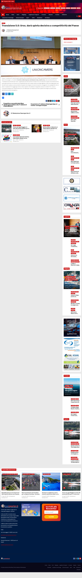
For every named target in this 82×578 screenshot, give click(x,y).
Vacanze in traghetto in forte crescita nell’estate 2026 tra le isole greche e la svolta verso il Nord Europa (50, 495)
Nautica (51, 14)
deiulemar (63, 8)
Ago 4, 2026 (69, 285)
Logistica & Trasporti (34, 14)
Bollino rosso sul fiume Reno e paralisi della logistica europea (72, 231)
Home (7, 14)
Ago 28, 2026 (16, 130)
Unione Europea (20, 17)
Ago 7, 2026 (15, 139)
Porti (18, 14)
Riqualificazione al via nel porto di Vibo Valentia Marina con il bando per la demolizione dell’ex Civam (10, 494)
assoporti (58, 8)
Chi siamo (47, 17)
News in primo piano (69, 87)
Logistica (67, 226)
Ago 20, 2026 (69, 93)
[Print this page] (12, 94)
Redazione (39, 17)
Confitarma (73, 8)
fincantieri (52, 8)
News (13, 14)
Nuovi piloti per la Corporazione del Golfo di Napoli (75, 163)
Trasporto (67, 228)
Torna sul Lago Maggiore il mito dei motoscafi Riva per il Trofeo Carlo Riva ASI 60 (21, 128)
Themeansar (23, 567)
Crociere (44, 14)
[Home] (3, 14)
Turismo (57, 14)
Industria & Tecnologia (7, 17)
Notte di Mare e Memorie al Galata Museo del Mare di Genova (50, 128)
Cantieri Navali (74, 457)
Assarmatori (46, 8)
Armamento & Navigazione (70, 276)
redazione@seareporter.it (7, 545)
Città (33, 17)
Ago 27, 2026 (69, 233)
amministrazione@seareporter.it (8, 535)
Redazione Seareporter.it (13, 30)
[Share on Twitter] (6, 94)
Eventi (3, 23)
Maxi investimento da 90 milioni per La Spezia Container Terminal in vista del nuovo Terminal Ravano (31, 494)
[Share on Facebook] (3, 94)
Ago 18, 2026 (46, 130)
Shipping (24, 14)
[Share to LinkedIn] (9, 94)
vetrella (78, 8)
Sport (27, 17)
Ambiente (64, 14)
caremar (68, 8)
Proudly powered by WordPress (7, 567)
